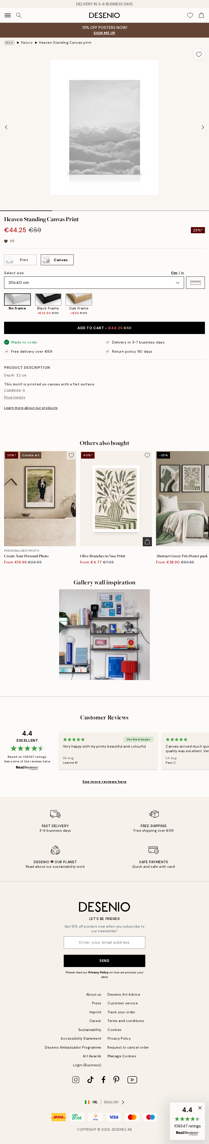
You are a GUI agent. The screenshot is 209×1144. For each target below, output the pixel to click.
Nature (27, 42)
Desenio (119, 1129)
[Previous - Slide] (6, 127)
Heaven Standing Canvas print (65, 42)
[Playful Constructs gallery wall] (104, 634)
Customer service (123, 1003)
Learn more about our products (31, 408)
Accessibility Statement (81, 1038)
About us (93, 994)
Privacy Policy (98, 972)
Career (95, 1021)
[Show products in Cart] (201, 15)
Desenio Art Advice (124, 994)
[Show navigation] (7, 15)
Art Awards (92, 1056)
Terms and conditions (126, 1021)
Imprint (95, 1012)
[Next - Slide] (203, 127)
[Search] (18, 15)
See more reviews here (104, 781)
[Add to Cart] (147, 541)
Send (104, 960)
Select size (14, 273)
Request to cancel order (128, 1047)
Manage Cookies (122, 1056)
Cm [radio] (174, 273)
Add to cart (104, 328)
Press (96, 1003)
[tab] (26, 209)
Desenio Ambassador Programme (73, 1047)
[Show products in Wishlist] (190, 15)
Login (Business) (87, 1065)
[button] (195, 282)
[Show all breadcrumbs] (9, 42)
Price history (14, 397)
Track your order (121, 1012)
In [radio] (182, 273)
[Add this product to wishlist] (199, 54)
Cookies (115, 1030)
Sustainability (89, 1030)
